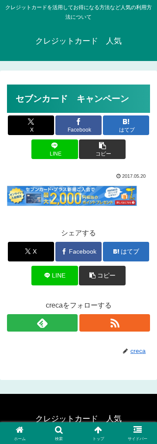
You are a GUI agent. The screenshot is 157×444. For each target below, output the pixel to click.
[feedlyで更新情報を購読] (42, 323)
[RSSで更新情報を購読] (114, 323)
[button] (102, 149)
